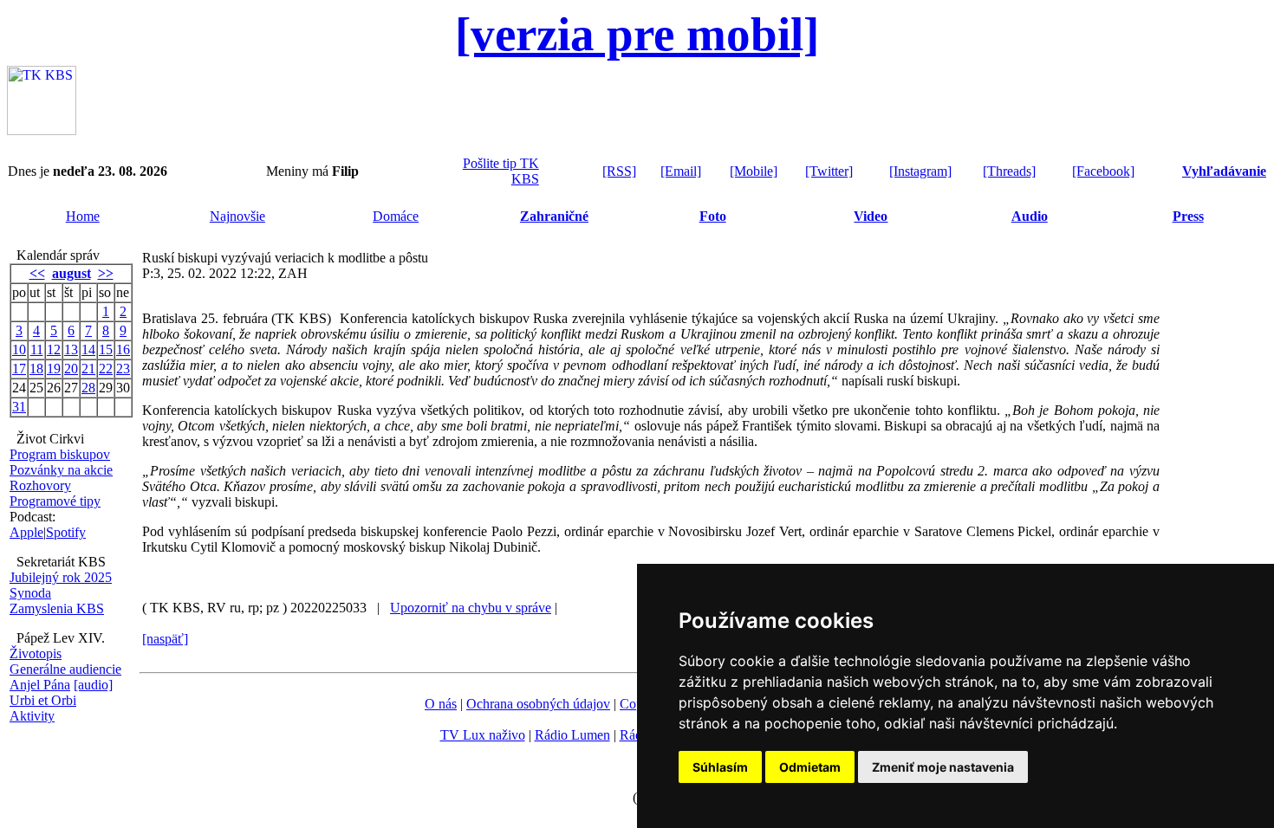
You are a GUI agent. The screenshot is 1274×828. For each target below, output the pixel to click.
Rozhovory (40, 485)
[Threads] (1009, 171)
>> (106, 273)
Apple (26, 532)
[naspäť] (165, 638)
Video (870, 216)
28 (88, 387)
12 (54, 349)
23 (123, 368)
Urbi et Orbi (43, 700)
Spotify (66, 532)
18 (36, 368)
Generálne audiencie (65, 669)
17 (19, 368)
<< (37, 273)
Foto (712, 216)
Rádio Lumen (572, 735)
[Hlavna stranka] (41, 130)
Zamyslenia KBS (57, 608)
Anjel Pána (40, 684)
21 (88, 368)
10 (19, 349)
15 (106, 349)
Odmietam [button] (810, 767)
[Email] (680, 171)
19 (54, 368)
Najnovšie (237, 216)
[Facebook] (1103, 171)
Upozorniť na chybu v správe (470, 607)
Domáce (396, 216)
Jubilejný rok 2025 (61, 577)
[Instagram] (920, 171)
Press (1188, 216)
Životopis (36, 653)
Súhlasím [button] (720, 767)
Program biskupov (60, 454)
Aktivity (32, 715)
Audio (1029, 216)
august (71, 273)
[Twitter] (829, 171)
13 (71, 349)
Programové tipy (55, 501)
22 (106, 368)
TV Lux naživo (482, 735)
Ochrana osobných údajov (538, 703)
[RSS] (619, 171)
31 (19, 406)
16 (123, 349)
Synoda (30, 592)
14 (88, 349)
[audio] (93, 684)
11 (36, 349)
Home (83, 216)
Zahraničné (554, 216)
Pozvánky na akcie (61, 470)
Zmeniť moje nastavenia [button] (943, 767)
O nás (441, 703)
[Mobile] (753, 171)
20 (71, 368)
